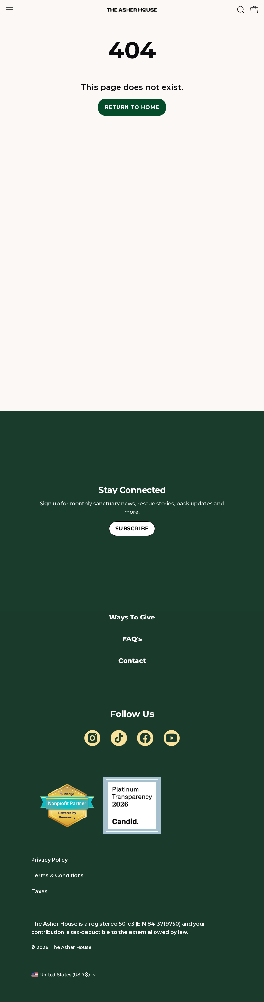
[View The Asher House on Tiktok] (119, 738)
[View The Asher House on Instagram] (92, 738)
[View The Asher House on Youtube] (172, 738)
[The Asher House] (132, 9)
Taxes (39, 891)
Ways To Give (132, 617)
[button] (240, 9)
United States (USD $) (65, 975)
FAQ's (132, 639)
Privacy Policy (49, 860)
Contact (132, 661)
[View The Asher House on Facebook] (145, 738)
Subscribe (132, 528)
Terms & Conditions (57, 876)
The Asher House (71, 947)
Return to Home (132, 107)
